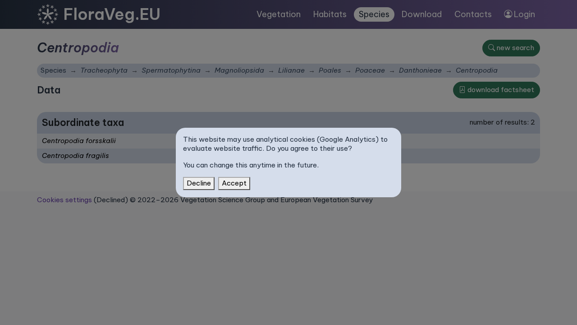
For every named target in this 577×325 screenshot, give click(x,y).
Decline (199, 183)
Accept (234, 183)
